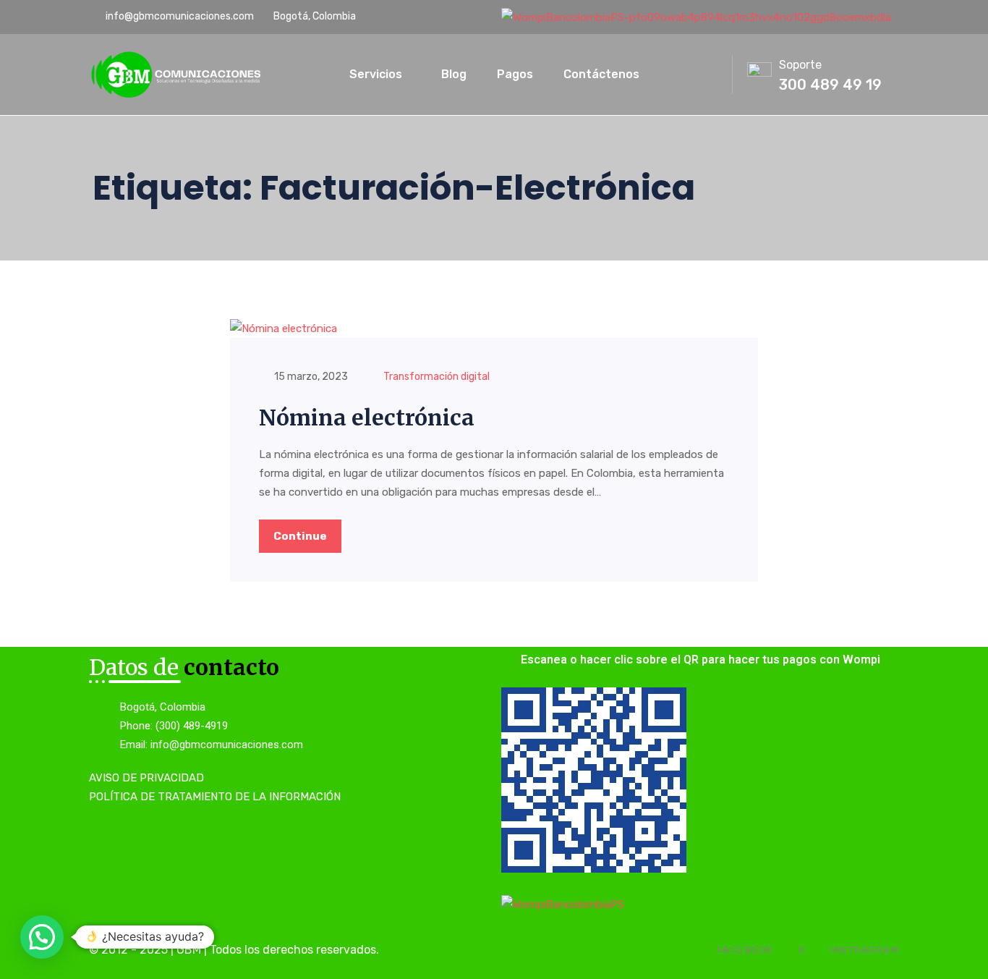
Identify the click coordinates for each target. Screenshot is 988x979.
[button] (42, 937)
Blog (454, 74)
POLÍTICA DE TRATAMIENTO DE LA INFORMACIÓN (215, 796)
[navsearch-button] (684, 71)
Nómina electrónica (366, 417)
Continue (300, 536)
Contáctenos (601, 74)
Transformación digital (436, 376)
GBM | (193, 950)
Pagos (515, 74)
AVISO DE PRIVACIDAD (146, 777)
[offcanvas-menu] (714, 74)
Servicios (375, 74)
